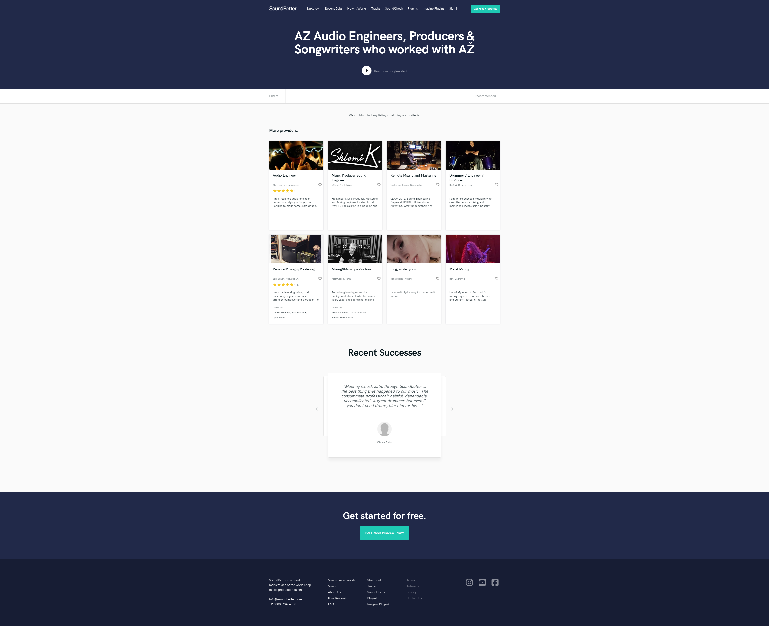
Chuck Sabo (384, 442)
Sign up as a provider (342, 580)
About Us (334, 592)
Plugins (413, 9)
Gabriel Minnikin (281, 312)
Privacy (412, 592)
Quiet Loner (279, 317)
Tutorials (413, 586)
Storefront (374, 580)
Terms (411, 580)
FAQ (331, 604)
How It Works (356, 9)
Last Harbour (299, 312)
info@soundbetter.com (285, 599)
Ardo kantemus (340, 312)
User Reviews (337, 598)
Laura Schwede (358, 312)
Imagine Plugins (433, 9)
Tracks (375, 9)
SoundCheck (394, 9)
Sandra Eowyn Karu (342, 317)
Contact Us (414, 598)
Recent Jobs (333, 9)
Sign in (454, 9)
